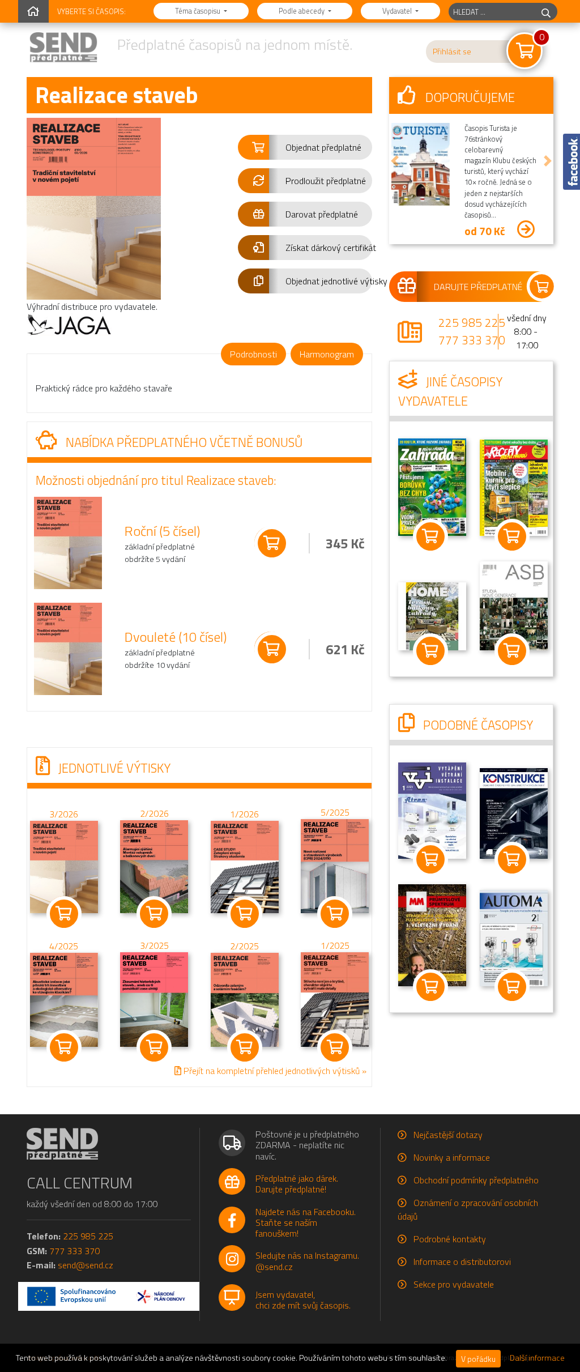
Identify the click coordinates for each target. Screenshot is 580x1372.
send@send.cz (85, 1265)
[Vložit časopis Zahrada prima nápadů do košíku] (430, 536)
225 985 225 (471, 322)
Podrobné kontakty (449, 1239)
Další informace (537, 1358)
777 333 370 (471, 340)
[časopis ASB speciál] (514, 604)
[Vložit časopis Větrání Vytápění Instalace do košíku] (430, 859)
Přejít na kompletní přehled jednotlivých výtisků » (273, 1070)
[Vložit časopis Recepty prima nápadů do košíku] (512, 536)
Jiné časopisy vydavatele (450, 391)
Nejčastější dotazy (448, 1134)
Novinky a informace (451, 1157)
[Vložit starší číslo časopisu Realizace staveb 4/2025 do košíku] (64, 999)
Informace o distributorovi (462, 1261)
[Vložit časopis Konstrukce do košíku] (512, 859)
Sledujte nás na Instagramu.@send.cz (307, 1261)
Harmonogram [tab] (327, 354)
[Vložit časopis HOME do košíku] (430, 651)
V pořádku (478, 1359)
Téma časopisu (198, 10)
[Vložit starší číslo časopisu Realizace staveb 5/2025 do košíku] (335, 865)
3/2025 (154, 946)
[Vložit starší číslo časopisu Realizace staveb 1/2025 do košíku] (335, 998)
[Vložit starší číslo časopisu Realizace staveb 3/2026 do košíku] (64, 865)
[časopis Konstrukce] (514, 812)
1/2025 (335, 945)
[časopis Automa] (514, 937)
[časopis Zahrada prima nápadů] (432, 486)
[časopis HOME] (432, 615)
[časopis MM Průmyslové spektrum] (432, 934)
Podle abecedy (302, 10)
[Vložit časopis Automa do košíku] (512, 987)
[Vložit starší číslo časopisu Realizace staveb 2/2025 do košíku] (245, 998)
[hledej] (546, 11)
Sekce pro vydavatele (453, 1284)
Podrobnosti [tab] (253, 354)
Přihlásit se (452, 51)
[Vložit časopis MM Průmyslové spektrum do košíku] (430, 987)
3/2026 (63, 814)
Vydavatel (397, 10)
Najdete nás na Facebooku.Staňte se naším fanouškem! (305, 1222)
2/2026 (154, 814)
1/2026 (244, 814)
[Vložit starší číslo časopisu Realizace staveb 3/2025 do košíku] (154, 998)
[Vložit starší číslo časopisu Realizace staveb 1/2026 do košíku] (245, 865)
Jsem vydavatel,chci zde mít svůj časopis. (303, 1300)
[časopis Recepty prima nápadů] (514, 486)
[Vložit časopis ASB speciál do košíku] (512, 651)
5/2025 (335, 812)
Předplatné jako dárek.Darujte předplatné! (296, 1183)
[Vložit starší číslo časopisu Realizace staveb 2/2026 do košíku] (154, 865)
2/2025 (244, 946)
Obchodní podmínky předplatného (476, 1180)
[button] (305, 147)
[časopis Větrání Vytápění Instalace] (432, 809)
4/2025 (63, 946)
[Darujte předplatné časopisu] (471, 286)
